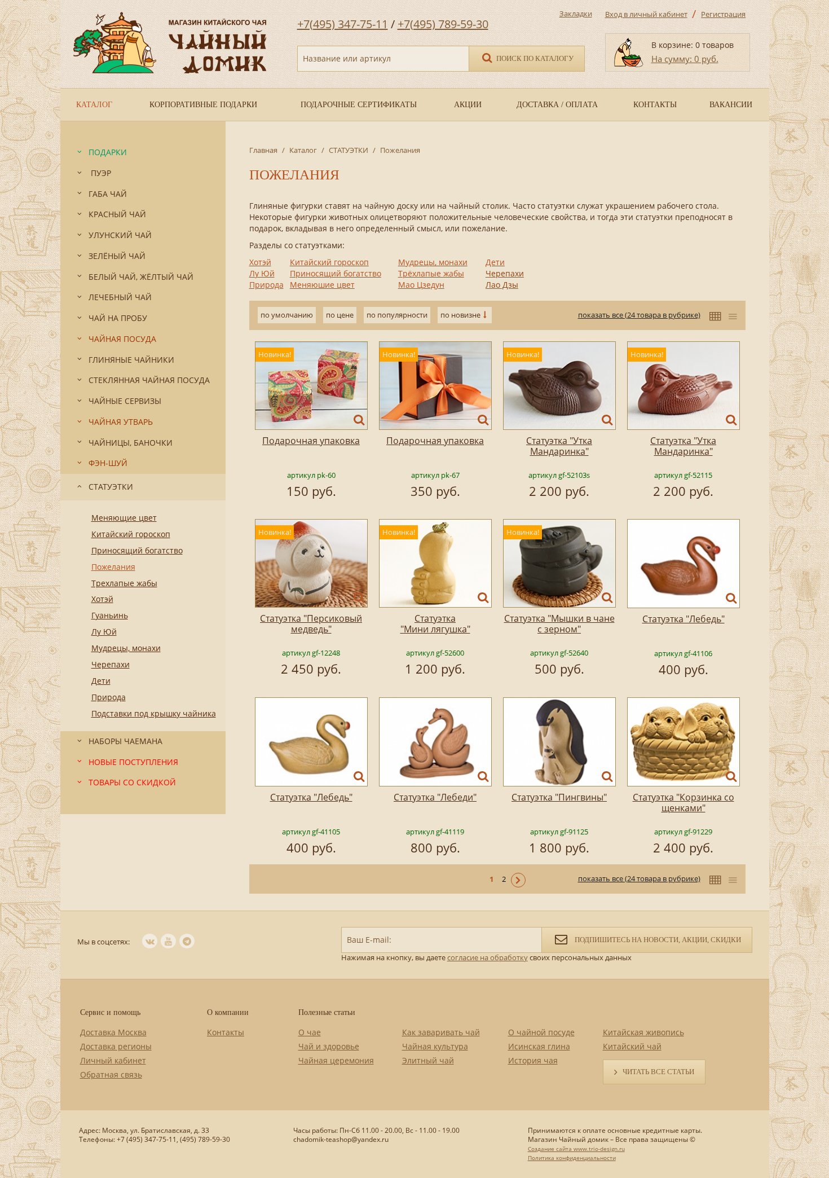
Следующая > (518, 880)
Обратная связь (111, 1074)
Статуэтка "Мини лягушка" (435, 623)
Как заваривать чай (441, 1032)
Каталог (303, 150)
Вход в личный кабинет (646, 14)
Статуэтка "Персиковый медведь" (311, 623)
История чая (533, 1060)
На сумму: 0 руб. (684, 58)
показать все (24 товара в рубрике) (639, 315)
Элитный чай (428, 1060)
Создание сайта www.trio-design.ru (576, 1149)
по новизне (460, 315)
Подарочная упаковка (311, 440)
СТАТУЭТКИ (348, 150)
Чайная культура (435, 1046)
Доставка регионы (116, 1046)
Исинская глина (539, 1046)
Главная (263, 150)
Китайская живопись (643, 1032)
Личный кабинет (113, 1060)
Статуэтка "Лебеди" (435, 797)
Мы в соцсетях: (103, 942)
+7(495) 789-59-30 (443, 24)
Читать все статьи (658, 1071)
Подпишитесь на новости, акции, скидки (657, 939)
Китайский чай (632, 1046)
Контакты (225, 1032)
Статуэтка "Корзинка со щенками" (683, 802)
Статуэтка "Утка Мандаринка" (559, 446)
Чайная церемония (336, 1060)
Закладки (575, 13)
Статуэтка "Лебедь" (683, 619)
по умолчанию (287, 315)
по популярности (397, 315)
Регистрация (723, 14)
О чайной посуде (541, 1032)
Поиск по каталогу (534, 58)
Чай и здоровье (328, 1046)
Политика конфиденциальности (572, 1158)
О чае (309, 1032)
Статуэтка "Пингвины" (559, 797)
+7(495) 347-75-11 (342, 24)
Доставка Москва (113, 1032)
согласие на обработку (487, 957)
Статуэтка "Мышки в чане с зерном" (559, 623)
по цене (340, 315)
